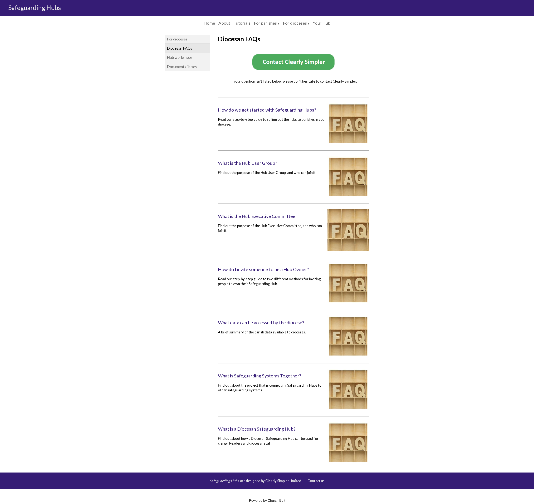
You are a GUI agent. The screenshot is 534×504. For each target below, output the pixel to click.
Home (209, 22)
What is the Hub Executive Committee (256, 216)
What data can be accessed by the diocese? (261, 322)
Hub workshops (180, 57)
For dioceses (295, 22)
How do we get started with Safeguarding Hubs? (267, 110)
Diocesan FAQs (179, 48)
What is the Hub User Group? (247, 163)
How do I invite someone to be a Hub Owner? (263, 269)
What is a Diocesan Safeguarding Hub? (257, 429)
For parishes (265, 22)
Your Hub (321, 22)
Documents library (182, 66)
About (224, 22)
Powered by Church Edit (267, 500)
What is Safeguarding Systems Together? (259, 375)
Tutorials (242, 22)
